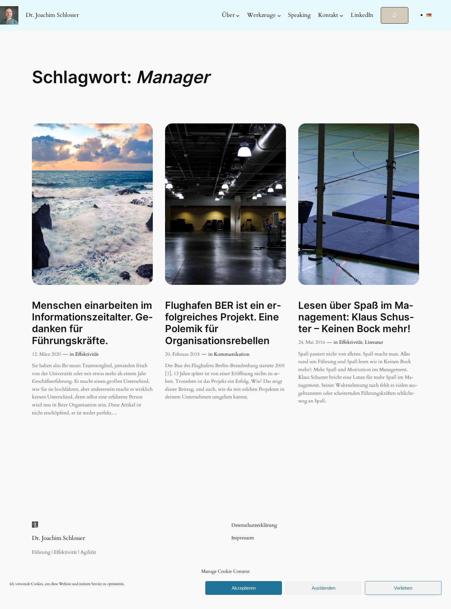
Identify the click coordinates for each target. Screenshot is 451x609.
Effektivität (86, 354)
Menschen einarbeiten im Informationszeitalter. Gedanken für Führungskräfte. (92, 323)
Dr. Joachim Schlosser (52, 15)
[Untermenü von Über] (238, 15)
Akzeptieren (244, 588)
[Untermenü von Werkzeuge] (279, 15)
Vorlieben (403, 588)
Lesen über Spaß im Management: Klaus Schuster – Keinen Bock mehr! (356, 317)
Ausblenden (323, 588)
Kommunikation (231, 354)
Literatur (374, 342)
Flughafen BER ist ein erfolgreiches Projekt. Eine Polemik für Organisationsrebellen (223, 323)
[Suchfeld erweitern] (394, 15)
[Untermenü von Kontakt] (341, 15)
